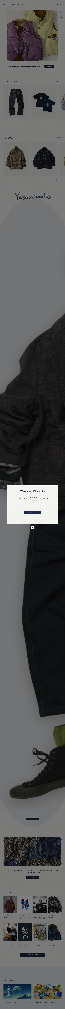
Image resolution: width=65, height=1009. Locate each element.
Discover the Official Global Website (33, 512)
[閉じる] (32, 527)
